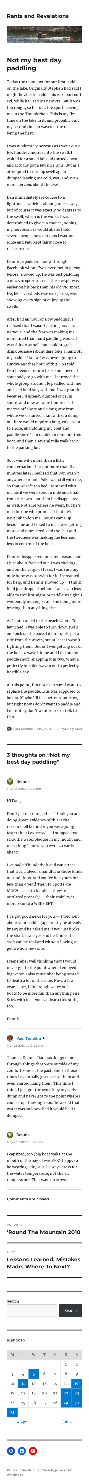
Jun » (67, 1422)
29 (65, 1402)
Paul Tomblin (23, 729)
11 (23, 1383)
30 (76, 1402)
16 (77, 1383)
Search (13, 1301)
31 (12, 1412)
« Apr (22, 1422)
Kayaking (67, 729)
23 (77, 1393)
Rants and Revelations (38, 16)
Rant (78, 729)
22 (66, 1393)
